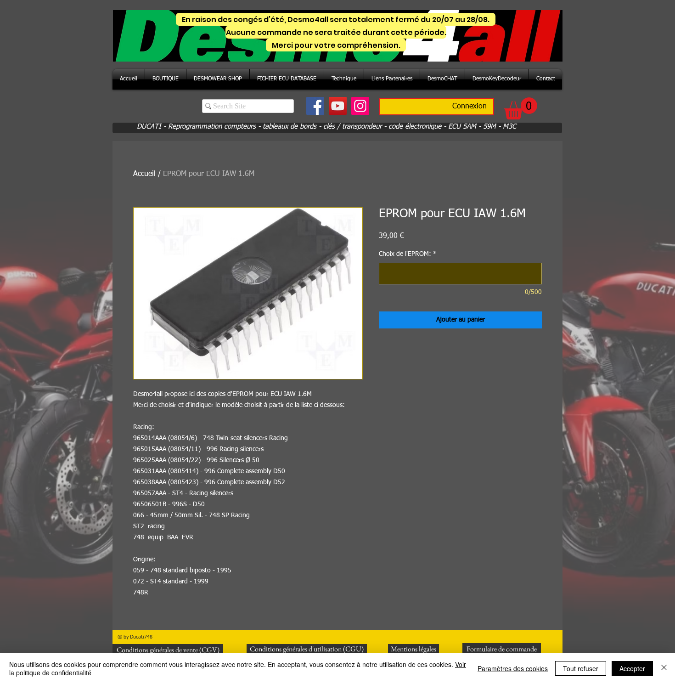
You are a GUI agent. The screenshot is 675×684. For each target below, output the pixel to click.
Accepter (632, 668)
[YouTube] (338, 106)
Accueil (144, 174)
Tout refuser (580, 668)
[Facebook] (315, 106)
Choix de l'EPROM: (408, 254)
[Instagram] (360, 106)
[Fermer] (663, 668)
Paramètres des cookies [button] (513, 668)
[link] (520, 108)
